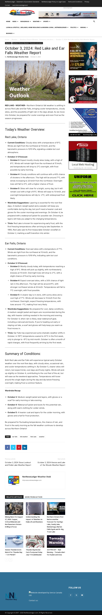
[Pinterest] (18, 447)
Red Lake (33, 437)
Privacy (87, 2)
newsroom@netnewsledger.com (42, 603)
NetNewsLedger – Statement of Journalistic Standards (22, 2)
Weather (36, 21)
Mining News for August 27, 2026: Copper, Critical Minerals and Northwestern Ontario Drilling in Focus (14, 522)
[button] (94, 21)
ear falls (14, 437)
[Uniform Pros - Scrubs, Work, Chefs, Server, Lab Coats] (83, 186)
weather (41, 437)
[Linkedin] (24, 447)
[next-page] (10, 559)
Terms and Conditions (75, 2)
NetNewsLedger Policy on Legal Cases (54, 2)
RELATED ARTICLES (14, 497)
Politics (73, 27)
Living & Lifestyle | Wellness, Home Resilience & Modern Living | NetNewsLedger (36, 27)
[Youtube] (82, 595)
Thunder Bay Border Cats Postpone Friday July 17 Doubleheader (34, 552)
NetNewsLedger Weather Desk (17, 57)
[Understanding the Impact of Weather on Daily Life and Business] (35, 508)
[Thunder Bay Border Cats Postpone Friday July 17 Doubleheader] (35, 541)
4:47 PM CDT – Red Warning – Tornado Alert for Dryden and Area (56, 552)
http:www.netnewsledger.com (32, 480)
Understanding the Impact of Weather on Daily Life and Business (34, 519)
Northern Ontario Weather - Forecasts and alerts (36, 39)
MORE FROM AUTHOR (33, 497)
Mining (83, 27)
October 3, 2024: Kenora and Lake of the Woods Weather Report (51, 463)
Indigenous (24, 21)
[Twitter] (13, 447)
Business (9, 33)
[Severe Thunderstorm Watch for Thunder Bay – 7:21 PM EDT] (14, 541)
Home (8, 21)
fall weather (24, 437)
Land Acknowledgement (20, 5)
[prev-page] (6, 559)
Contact (7, 5)
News (14, 21)
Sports (45, 21)
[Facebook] (7, 447)
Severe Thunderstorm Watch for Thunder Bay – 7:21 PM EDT (13, 552)
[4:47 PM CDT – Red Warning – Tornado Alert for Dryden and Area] (56, 541)
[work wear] (83, 89)
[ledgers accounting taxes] (83, 122)
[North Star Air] (68, 14)
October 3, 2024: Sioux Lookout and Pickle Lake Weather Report (18, 463)
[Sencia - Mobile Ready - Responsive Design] (83, 155)
